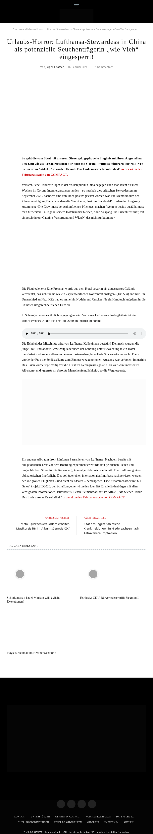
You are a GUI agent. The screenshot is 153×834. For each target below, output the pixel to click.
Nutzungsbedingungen (33, 822)
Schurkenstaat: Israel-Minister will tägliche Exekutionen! (33, 599)
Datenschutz (125, 816)
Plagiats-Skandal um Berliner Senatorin (31, 652)
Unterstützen (40, 816)
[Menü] (76, 4)
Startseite (18, 29)
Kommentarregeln (98, 816)
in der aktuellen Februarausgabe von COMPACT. (94, 497)
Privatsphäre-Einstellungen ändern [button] (110, 831)
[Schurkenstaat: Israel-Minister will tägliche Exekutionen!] (40, 574)
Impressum (111, 822)
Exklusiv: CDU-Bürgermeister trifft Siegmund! (109, 597)
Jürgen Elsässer (55, 67)
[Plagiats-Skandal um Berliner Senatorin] (40, 629)
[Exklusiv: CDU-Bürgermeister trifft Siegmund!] (113, 574)
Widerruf (93, 822)
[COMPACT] (77, 16)
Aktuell (129, 822)
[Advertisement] (84, 253)
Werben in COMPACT (68, 816)
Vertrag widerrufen (68, 822)
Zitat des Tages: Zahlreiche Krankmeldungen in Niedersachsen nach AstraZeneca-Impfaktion (111, 528)
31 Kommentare (103, 67)
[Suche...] (142, 4)
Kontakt (20, 816)
